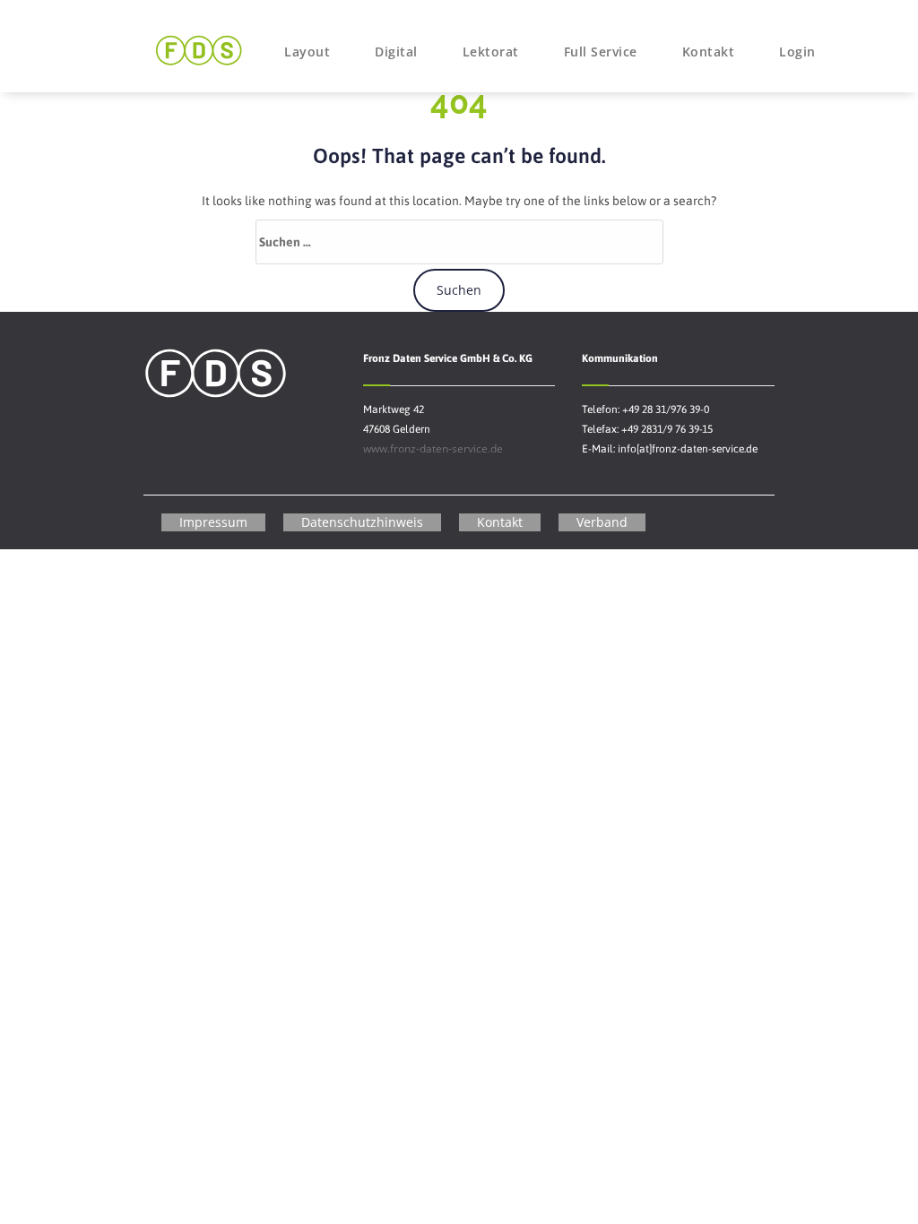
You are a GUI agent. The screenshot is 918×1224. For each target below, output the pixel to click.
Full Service (600, 51)
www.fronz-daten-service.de (433, 448)
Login (797, 51)
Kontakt (708, 51)
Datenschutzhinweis (362, 521)
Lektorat (491, 51)
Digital (396, 51)
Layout (307, 51)
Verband (602, 521)
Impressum (213, 521)
